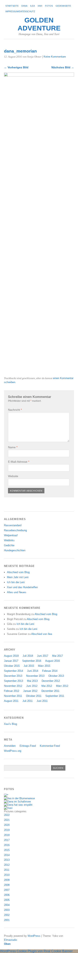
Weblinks (9, 540)
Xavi (40, 6)
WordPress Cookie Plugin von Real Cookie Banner (36, 951)
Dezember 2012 (51, 680)
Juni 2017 (42, 655)
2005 (7, 899)
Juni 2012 (31, 685)
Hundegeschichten (14, 550)
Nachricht (15, 409)
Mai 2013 (32, 680)
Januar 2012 (30, 690)
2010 (7, 874)
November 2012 (13, 685)
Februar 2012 (11, 690)
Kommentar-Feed (50, 745)
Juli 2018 (28, 655)
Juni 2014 (32, 670)
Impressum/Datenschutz (20, 11)
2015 (7, 850)
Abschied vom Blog (18, 572)
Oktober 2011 (33, 695)
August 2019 (11, 655)
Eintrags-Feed (28, 745)
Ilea (32, 6)
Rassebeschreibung (15, 530)
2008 (7, 884)
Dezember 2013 (13, 675)
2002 (7, 915)
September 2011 (54, 695)
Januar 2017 (11, 660)
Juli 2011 (27, 700)
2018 (7, 835)
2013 (7, 859)
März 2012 (62, 685)
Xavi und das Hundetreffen (22, 587)
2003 (7, 910)
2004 (7, 904)
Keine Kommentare (55, 56)
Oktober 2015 (12, 665)
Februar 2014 (49, 670)
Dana (24, 6)
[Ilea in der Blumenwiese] (19, 798)
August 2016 (52, 660)
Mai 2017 (57, 655)
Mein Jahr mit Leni (17, 577)
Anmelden (10, 745)
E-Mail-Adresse (18, 461)
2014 (7, 855)
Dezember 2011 (50, 690)
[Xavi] (8, 807)
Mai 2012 (46, 685)
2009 (7, 879)
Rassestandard (12, 525)
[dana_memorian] (39, 75)
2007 (7, 889)
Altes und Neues (16, 592)
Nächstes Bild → (62, 67)
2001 (7, 920)
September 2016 (31, 660)
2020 (7, 825)
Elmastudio (10, 939)
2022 (7, 814)
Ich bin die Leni (16, 582)
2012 (7, 864)
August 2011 (11, 700)
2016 (7, 845)
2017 (7, 840)
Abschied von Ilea (41, 633)
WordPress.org (12, 750)
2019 (7, 830)
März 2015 (44, 665)
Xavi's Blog (10, 723)
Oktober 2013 (56, 675)
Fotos (49, 6)
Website (13, 476)
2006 (7, 894)
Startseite (12, 6)
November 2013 (35, 675)
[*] (6, 795)
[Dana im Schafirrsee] (17, 801)
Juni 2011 (42, 700)
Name (12, 447)
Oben (7, 943)
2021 (7, 819)
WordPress (34, 935)
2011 (6, 869)
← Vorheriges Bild (16, 67)
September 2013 (13, 680)
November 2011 (13, 695)
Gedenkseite (63, 6)
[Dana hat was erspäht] (18, 804)
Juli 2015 (29, 665)
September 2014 (13, 670)
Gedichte (9, 545)
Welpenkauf (11, 535)
